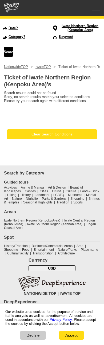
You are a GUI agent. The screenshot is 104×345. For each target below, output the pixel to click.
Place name (89, 250)
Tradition (63, 202)
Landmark (42, 195)
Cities (44, 191)
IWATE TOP (70, 293)
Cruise (57, 191)
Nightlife (32, 199)
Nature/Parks (67, 250)
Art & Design (57, 187)
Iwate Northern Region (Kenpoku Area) (32, 220)
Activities (10, 187)
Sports (78, 202)
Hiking (12, 195)
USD (52, 268)
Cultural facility (18, 253)
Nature (17, 199)
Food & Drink (89, 191)
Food (26, 250)
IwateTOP (43, 67)
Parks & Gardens (54, 199)
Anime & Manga (32, 187)
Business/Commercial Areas (52, 246)
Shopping (77, 199)
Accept (71, 335)
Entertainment (44, 250)
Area (80, 246)
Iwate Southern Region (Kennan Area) (54, 224)
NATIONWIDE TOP (40, 293)
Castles (30, 191)
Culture (71, 191)
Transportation (43, 253)
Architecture (66, 253)
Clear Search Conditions (52, 134)
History (26, 195)
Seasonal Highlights (38, 202)
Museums (75, 195)
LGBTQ (58, 195)
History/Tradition (16, 246)
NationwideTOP (16, 67)
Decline (32, 335)
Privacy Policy (61, 320)
